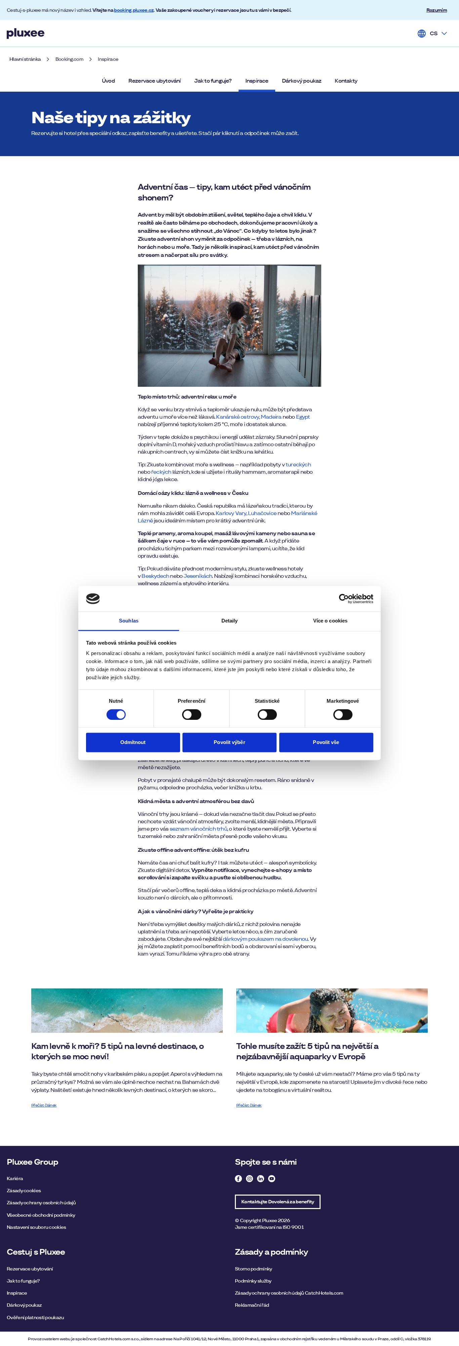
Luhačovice (262, 513)
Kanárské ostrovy (237, 417)
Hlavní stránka (25, 59)
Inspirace (108, 59)
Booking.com (69, 59)
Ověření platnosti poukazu (35, 1317)
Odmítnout (133, 742)
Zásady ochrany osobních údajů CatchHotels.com (289, 1293)
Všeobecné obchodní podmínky (41, 1215)
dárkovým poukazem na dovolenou (265, 939)
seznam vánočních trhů (198, 829)
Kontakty (346, 81)
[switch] (191, 714)
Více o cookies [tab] (330, 621)
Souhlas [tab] (128, 621)
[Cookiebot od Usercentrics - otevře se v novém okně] (344, 599)
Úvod (108, 81)
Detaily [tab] (229, 621)
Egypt (303, 417)
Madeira (271, 417)
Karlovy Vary (231, 513)
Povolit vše (326, 742)
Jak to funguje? (213, 81)
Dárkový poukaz (302, 81)
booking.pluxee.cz (134, 10)
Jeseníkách (197, 576)
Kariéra (15, 1178)
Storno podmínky (253, 1268)
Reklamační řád (252, 1305)
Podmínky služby (253, 1281)
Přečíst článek (44, 1105)
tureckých (298, 464)
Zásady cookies (24, 1190)
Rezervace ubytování (154, 81)
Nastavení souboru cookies (36, 1227)
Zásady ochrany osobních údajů (41, 1202)
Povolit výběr (229, 742)
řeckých (161, 472)
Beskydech (155, 576)
